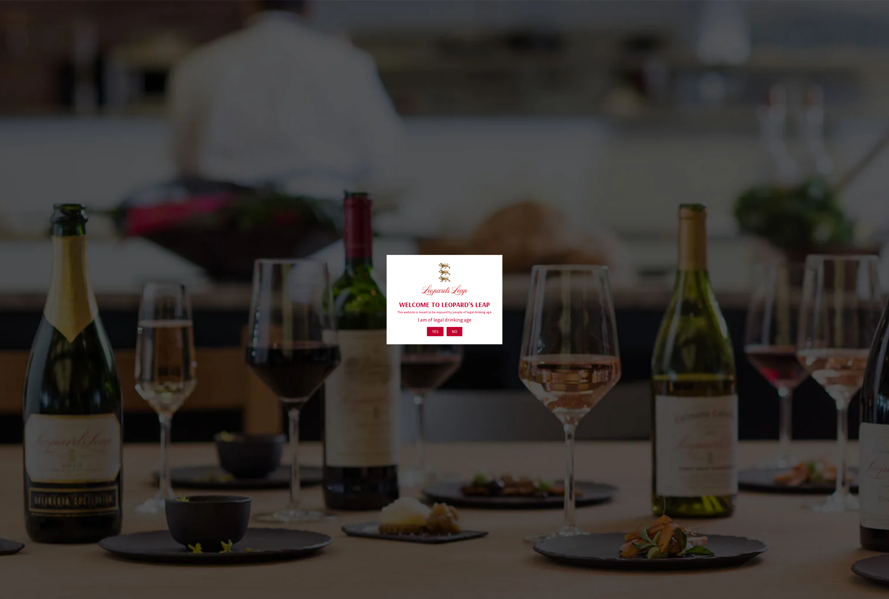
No (454, 331)
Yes (435, 331)
